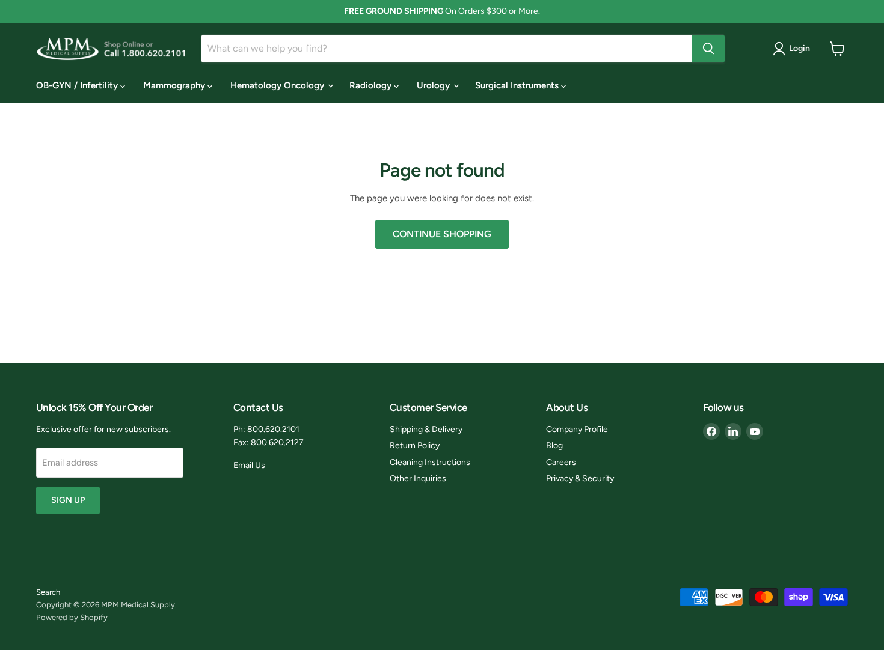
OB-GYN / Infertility (78, 85)
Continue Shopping (442, 234)
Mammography (175, 85)
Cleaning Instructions (430, 462)
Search (48, 592)
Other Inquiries (418, 478)
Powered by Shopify (72, 617)
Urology (434, 85)
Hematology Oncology (278, 85)
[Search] (708, 48)
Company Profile (577, 429)
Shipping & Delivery (426, 429)
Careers (561, 462)
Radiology (371, 85)
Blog (554, 445)
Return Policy (415, 445)
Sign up (68, 500)
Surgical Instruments (518, 85)
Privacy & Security (580, 478)
